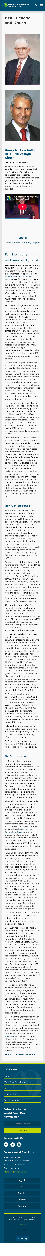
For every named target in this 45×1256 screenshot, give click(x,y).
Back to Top (22, 1239)
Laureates (8, 1088)
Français (22, 1199)
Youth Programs (11, 1100)
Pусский (22, 1206)
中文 (22, 1187)
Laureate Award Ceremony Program (22, 243)
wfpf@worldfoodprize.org (15, 1172)
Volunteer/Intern (11, 1094)
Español (21, 1193)
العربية (22, 1180)
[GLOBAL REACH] (22, 1232)
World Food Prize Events (15, 1082)
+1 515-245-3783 (18, 1164)
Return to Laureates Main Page (20, 1054)
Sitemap (23, 1224)
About (6, 1076)
